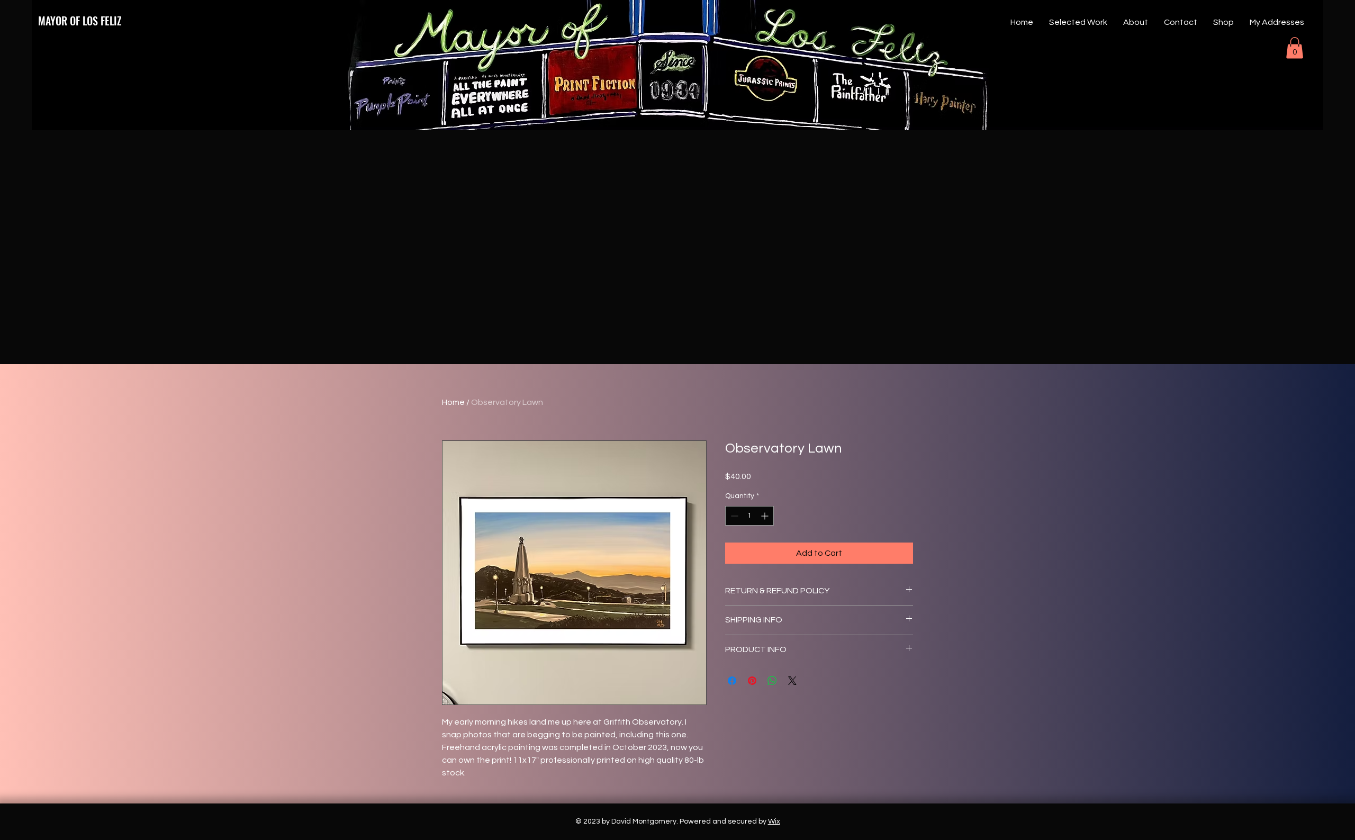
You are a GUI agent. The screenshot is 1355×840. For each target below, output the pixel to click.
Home (453, 402)
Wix (774, 821)
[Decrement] (733, 516)
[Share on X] (792, 680)
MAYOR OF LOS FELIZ (80, 21)
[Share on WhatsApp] (772, 680)
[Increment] (765, 516)
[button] (1295, 48)
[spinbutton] (749, 516)
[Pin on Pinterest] (752, 680)
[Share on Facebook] (732, 680)
